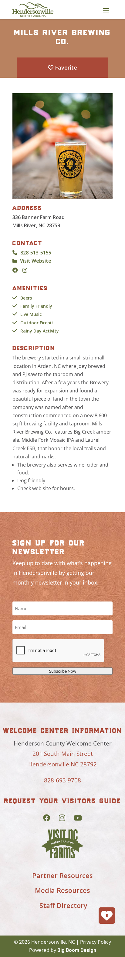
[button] (106, 10)
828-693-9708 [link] (62, 780)
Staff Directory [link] (63, 905)
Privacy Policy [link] (95, 942)
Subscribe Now (62, 671)
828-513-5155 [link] (35, 252)
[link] (32, 9)
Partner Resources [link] (62, 875)
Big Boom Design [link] (76, 950)
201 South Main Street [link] (62, 754)
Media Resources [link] (62, 890)
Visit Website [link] (35, 260)
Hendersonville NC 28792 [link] (62, 764)
